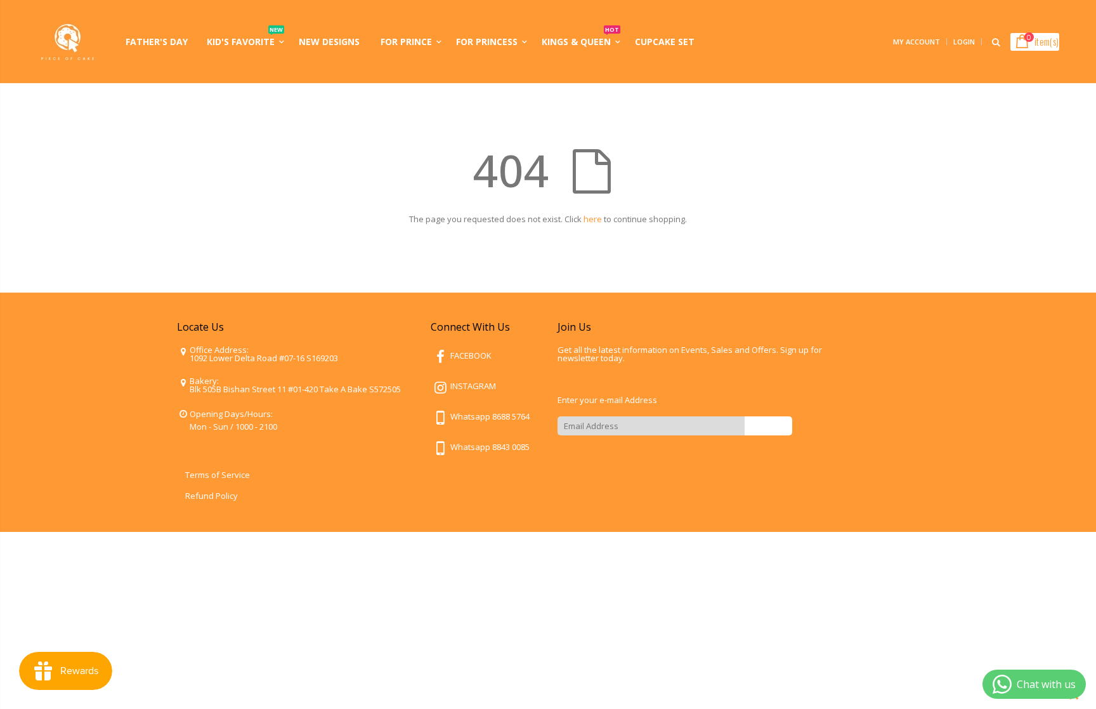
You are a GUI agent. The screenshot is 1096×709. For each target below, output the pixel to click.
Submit (768, 426)
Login (964, 41)
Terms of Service (217, 474)
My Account (916, 41)
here (593, 219)
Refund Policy (211, 495)
